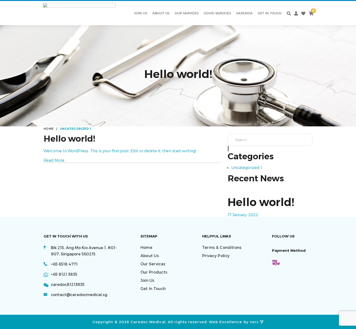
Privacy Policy (216, 255)
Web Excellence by (234, 322)
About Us (161, 13)
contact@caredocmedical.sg (79, 294)
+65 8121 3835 (64, 274)
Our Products (154, 272)
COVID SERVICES (217, 13)
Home (146, 247)
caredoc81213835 (68, 284)
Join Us (140, 13)
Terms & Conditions (222, 247)
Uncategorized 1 (246, 167)
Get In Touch (270, 13)
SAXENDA (244, 13)
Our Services (153, 263)
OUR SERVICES (187, 13)
